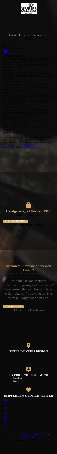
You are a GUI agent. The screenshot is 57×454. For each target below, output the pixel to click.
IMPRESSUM (28, 437)
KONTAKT (26, 434)
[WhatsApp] (5, 404)
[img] (28, 8)
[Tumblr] (5, 426)
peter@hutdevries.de (32, 147)
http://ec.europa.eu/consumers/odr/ (18, 144)
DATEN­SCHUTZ (40, 434)
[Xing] (5, 421)
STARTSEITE (14, 434)
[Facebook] (5, 408)
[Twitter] (5, 412)
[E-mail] (5, 399)
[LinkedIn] (5, 417)
